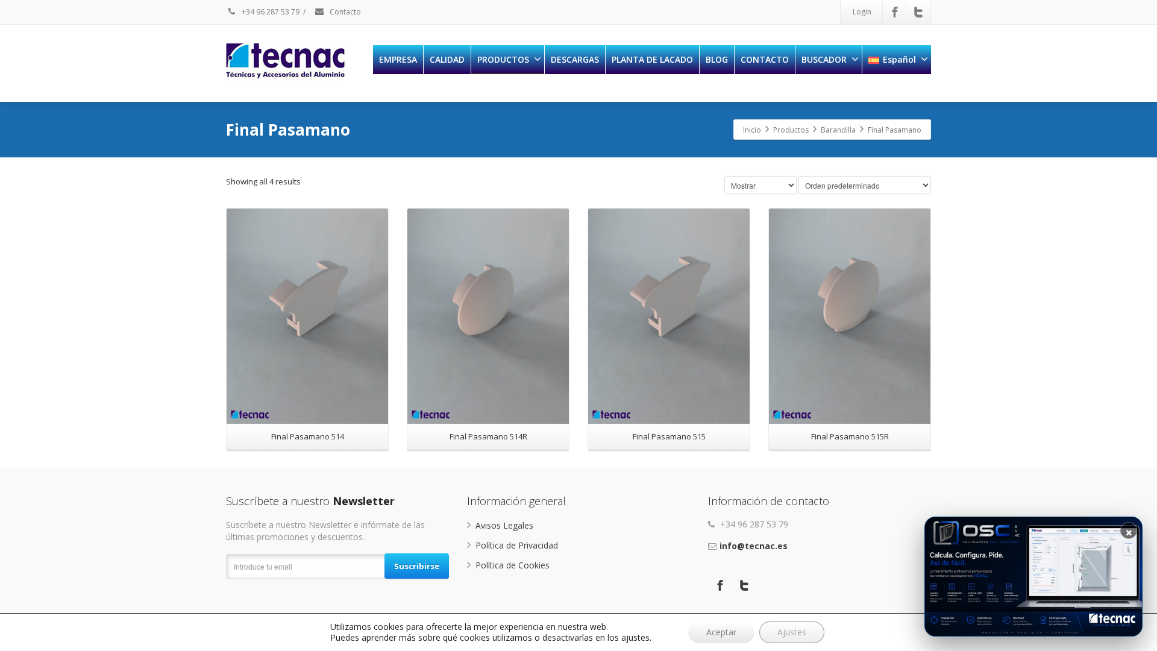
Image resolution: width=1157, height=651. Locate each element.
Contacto (344, 12)
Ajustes (791, 632)
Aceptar (721, 632)
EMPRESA (398, 59)
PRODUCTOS (503, 59)
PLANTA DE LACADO (652, 59)
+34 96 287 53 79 (269, 12)
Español (899, 59)
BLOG (717, 59)
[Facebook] (895, 12)
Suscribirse (416, 566)
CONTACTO (765, 59)
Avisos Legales (504, 525)
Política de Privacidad (516, 545)
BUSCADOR (824, 59)
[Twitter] (918, 12)
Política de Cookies (512, 565)
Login (862, 12)
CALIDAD (447, 59)
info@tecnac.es (754, 546)
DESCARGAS (575, 59)
